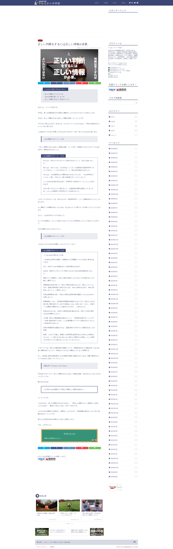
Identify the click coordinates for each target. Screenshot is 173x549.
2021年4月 (124, 440)
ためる (106, 3)
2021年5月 (124, 435)
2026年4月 (123, 167)
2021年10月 (124, 413)
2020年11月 (124, 463)
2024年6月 (123, 267)
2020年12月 (124, 458)
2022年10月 (123, 358)
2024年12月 (123, 240)
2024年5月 (123, 271)
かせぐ (97, 3)
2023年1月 (123, 344)
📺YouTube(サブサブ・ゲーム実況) (119, 70)
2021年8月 (124, 422)
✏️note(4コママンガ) (114, 72)
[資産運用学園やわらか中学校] (52, 4)
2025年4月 (123, 221)
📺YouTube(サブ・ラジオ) (116, 69)
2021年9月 (124, 417)
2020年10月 (124, 467)
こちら (124, 63)
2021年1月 (124, 454)
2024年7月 (123, 262)
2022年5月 (124, 381)
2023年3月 (123, 335)
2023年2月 (123, 340)
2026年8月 (123, 148)
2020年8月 (124, 476)
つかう (115, 3)
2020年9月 (124, 472)
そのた (123, 3)
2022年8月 (124, 367)
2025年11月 (123, 189)
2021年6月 (124, 431)
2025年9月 (123, 199)
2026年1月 (123, 180)
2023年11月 (123, 299)
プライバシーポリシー (42, 546)
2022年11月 (123, 353)
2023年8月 (123, 312)
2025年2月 (123, 230)
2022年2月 (124, 394)
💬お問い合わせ (113, 77)
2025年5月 (123, 217)
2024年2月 (123, 285)
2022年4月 (124, 385)
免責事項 (52, 546)
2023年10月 (123, 303)
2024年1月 (123, 290)
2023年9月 (123, 308)
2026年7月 (123, 153)
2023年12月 (123, 294)
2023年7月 (123, 317)
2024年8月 (123, 258)
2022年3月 (124, 390)
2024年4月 (123, 276)
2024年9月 (123, 253)
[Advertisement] (69, 21)
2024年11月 (123, 244)
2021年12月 (124, 404)
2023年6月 (123, 322)
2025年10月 (123, 194)
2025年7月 (124, 208)
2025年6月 (123, 212)
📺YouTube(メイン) (114, 67)
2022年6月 (124, 376)
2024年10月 (123, 249)
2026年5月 (123, 162)
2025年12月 (123, 185)
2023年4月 (123, 331)
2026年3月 (123, 171)
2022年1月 (124, 399)
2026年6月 (123, 158)
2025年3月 (123, 226)
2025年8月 (123, 203)
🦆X (109, 74)
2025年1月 (124, 235)
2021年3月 (124, 445)
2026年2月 (123, 176)
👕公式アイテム (113, 75)
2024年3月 (123, 281)
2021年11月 (124, 408)
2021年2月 (124, 449)
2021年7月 (124, 426)
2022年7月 (124, 372)
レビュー (123, 135)
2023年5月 (123, 326)
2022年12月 (123, 349)
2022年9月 (123, 363)
